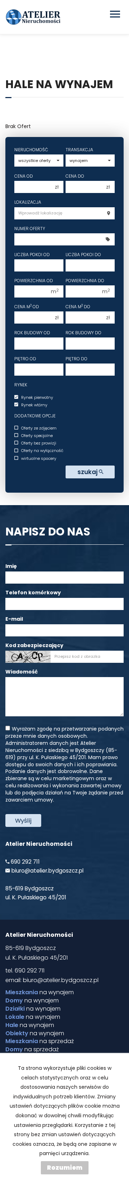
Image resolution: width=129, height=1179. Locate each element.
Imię (11, 566)
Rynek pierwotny (37, 397)
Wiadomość (21, 671)
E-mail (14, 618)
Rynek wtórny (34, 405)
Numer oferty (29, 228)
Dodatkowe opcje (35, 416)
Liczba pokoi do (83, 254)
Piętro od (25, 359)
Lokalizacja (27, 202)
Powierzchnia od (33, 281)
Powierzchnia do (85, 281)
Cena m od (26, 307)
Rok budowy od (32, 333)
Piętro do (76, 359)
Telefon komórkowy (33, 592)
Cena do (75, 176)
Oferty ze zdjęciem (39, 428)
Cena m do (78, 307)
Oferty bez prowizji (38, 443)
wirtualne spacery (38, 458)
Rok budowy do (83, 333)
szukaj (88, 472)
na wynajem (39, 992)
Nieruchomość (31, 150)
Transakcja (79, 150)
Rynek (20, 385)
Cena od (23, 176)
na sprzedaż (39, 1041)
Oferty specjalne (37, 435)
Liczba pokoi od (32, 254)
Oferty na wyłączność (42, 451)
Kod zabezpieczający (34, 645)
